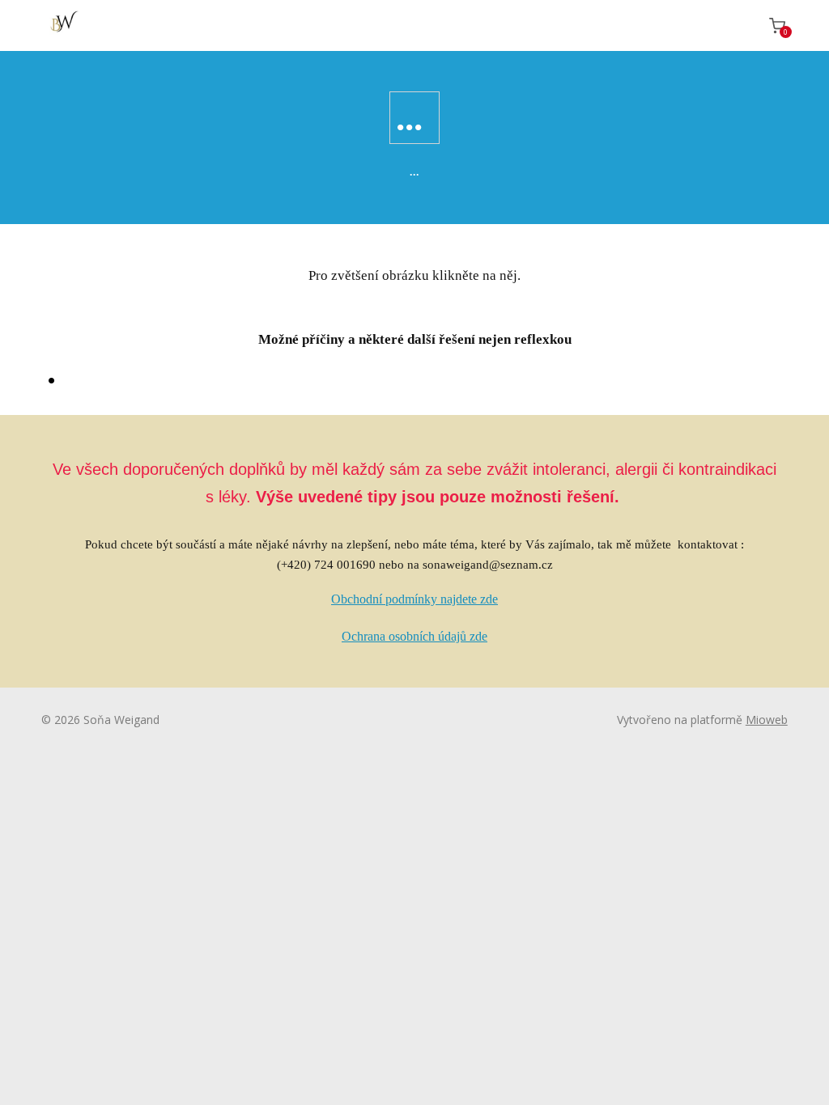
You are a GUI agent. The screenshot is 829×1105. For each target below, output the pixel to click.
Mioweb (767, 719)
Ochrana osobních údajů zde (414, 636)
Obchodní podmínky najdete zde (414, 599)
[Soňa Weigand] (61, 25)
